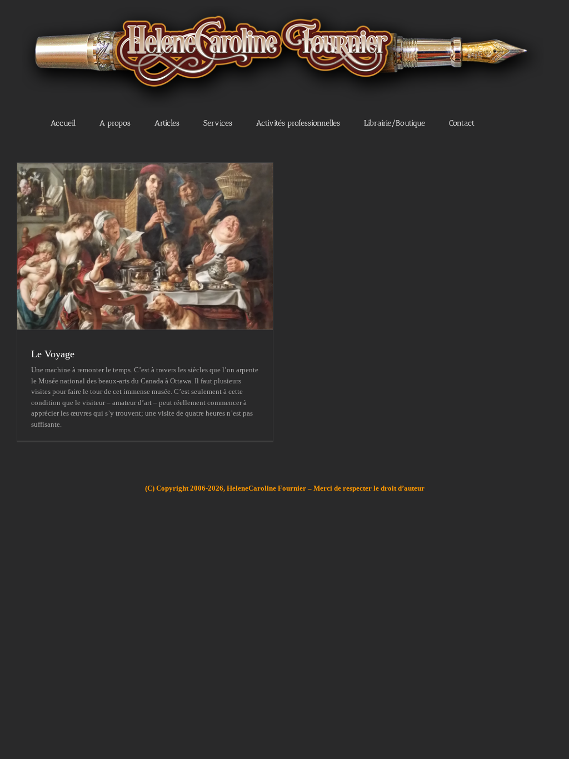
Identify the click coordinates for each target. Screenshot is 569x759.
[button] (511, 122)
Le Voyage (52, 353)
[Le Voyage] (145, 246)
